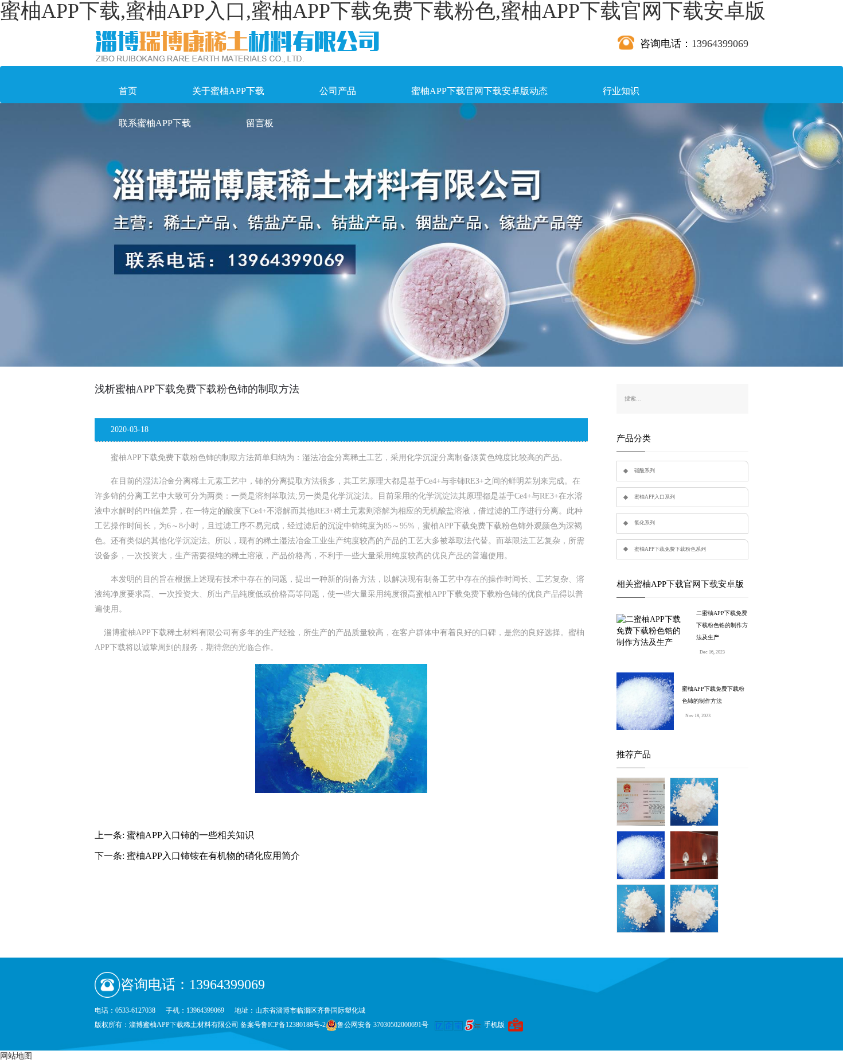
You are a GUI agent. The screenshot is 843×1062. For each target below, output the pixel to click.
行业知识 (621, 91)
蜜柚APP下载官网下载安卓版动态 (479, 91)
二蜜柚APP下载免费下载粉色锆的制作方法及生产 (722, 625)
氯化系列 (644, 523)
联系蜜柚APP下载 (155, 123)
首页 (128, 91)
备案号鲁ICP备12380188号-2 (283, 1025)
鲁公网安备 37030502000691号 (382, 1025)
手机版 (494, 1025)
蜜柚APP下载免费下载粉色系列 (670, 549)
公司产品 (337, 91)
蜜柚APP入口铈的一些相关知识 (190, 835)
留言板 (260, 123)
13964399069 (720, 43)
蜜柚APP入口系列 (654, 497)
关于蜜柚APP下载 (228, 91)
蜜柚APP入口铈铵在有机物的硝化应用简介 (213, 856)
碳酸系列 (644, 470)
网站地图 (16, 1056)
